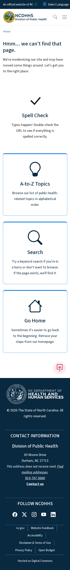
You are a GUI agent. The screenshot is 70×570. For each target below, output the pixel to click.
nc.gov (20, 528)
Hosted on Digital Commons (35, 561)
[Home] (25, 13)
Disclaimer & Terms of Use (35, 543)
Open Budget (46, 550)
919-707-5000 (35, 478)
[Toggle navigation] (64, 17)
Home (6, 31)
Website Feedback (42, 528)
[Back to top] (59, 368)
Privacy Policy (23, 550)
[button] (52, 17)
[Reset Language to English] (44, 4)
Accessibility (35, 535)
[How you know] (35, 4)
